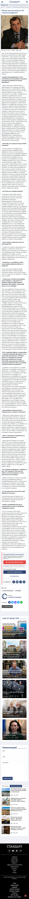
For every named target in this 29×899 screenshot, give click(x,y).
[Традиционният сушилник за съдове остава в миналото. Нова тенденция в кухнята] (6, 801)
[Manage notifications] (25, 895)
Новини (3, 7)
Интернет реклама (14, 889)
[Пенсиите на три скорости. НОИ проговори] (14, 709)
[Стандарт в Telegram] (20, 582)
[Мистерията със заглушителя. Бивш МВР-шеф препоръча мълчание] (14, 669)
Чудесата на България (14, 865)
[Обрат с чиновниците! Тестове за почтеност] (14, 689)
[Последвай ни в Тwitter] (16, 850)
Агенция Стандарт (14, 597)
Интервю (18, 590)
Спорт (14, 872)
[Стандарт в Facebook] (13, 582)
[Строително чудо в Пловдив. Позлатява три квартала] (14, 649)
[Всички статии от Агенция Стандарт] (4, 596)
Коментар (5, 762)
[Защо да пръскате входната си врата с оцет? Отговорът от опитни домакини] (6, 830)
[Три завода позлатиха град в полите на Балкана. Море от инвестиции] (6, 792)
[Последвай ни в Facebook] (9, 850)
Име (3, 750)
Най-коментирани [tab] (16, 786)
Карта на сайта (14, 895)
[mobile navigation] (2, 2)
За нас (14, 883)
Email (3, 756)
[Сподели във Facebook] (9, 602)
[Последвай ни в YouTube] (13, 850)
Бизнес (14, 868)
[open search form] (27, 2)
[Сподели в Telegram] (18, 602)
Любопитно (14, 866)
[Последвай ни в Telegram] (20, 850)
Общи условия (14, 885)
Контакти (14, 893)
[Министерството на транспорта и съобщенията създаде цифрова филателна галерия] (14, 630)
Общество (8, 7)
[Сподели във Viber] (15, 602)
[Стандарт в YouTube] (17, 582)
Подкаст (14, 863)
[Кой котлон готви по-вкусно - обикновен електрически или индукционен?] (6, 820)
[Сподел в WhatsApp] (21, 602)
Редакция (14, 887)
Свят (14, 870)
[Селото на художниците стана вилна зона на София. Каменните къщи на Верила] (6, 811)
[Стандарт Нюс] (14, 847)
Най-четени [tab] (5, 786)
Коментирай (8, 606)
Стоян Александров (7, 590)
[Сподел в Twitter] (12, 602)
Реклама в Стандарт (14, 891)
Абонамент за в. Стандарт (14, 897)
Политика (14, 859)
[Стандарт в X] (24, 582)
